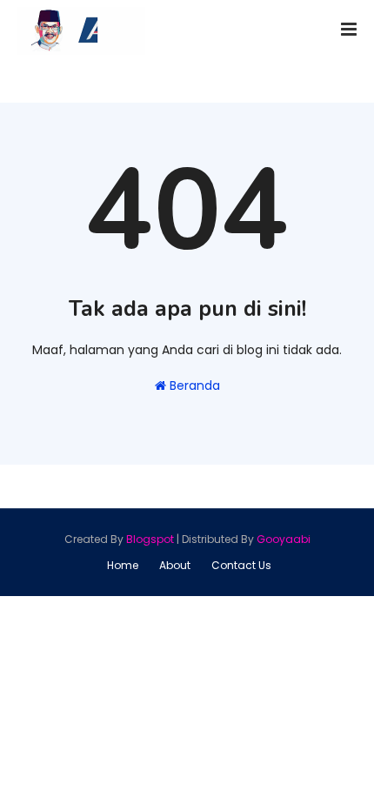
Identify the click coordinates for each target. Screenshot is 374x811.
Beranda (193, 385)
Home (122, 565)
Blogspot (150, 539)
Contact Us (241, 565)
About (174, 565)
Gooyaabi (284, 539)
